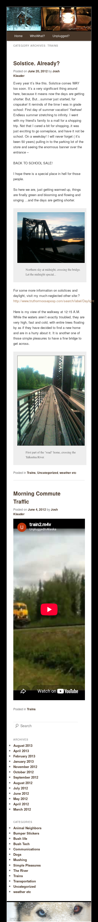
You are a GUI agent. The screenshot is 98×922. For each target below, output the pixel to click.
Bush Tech (21, 843)
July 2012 (20, 788)
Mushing (20, 859)
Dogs (17, 854)
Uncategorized (47, 472)
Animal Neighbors (27, 827)
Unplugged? (61, 36)
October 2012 (23, 772)
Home (18, 36)
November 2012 (25, 766)
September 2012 (25, 777)
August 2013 (22, 745)
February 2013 (24, 756)
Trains (31, 472)
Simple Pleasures (27, 865)
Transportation (24, 881)
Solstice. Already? (36, 63)
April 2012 (21, 804)
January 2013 (23, 761)
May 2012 (20, 798)
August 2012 (22, 782)
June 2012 (21, 793)
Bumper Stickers (26, 833)
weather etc (68, 472)
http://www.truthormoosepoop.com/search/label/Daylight (53, 300)
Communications (26, 849)
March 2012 (22, 809)
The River (20, 870)
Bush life (20, 838)
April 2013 (21, 750)
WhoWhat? (37, 36)
